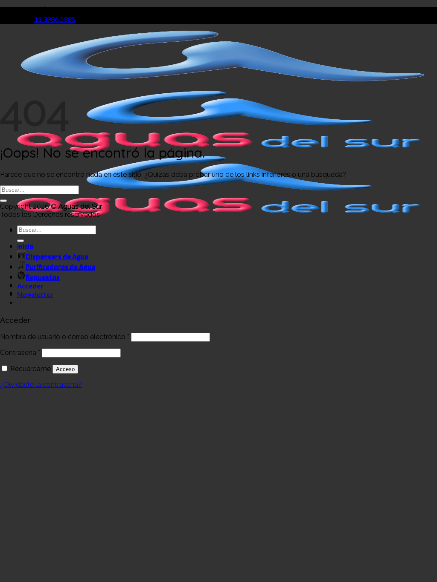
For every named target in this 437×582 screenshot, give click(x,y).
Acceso (65, 369)
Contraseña (20, 353)
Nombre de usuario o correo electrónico (64, 337)
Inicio (25, 246)
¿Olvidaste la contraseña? (41, 384)
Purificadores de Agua (60, 267)
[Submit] (3, 200)
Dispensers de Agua (57, 257)
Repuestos (43, 277)
